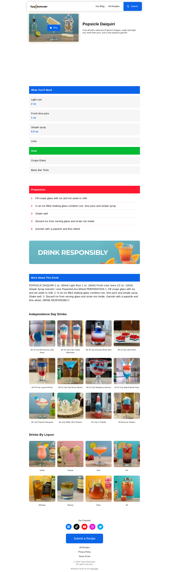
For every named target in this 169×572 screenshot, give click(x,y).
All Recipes (114, 6)
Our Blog (100, 6)
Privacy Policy (84, 552)
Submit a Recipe (84, 538)
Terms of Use (84, 556)
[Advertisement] (84, 65)
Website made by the (84, 569)
